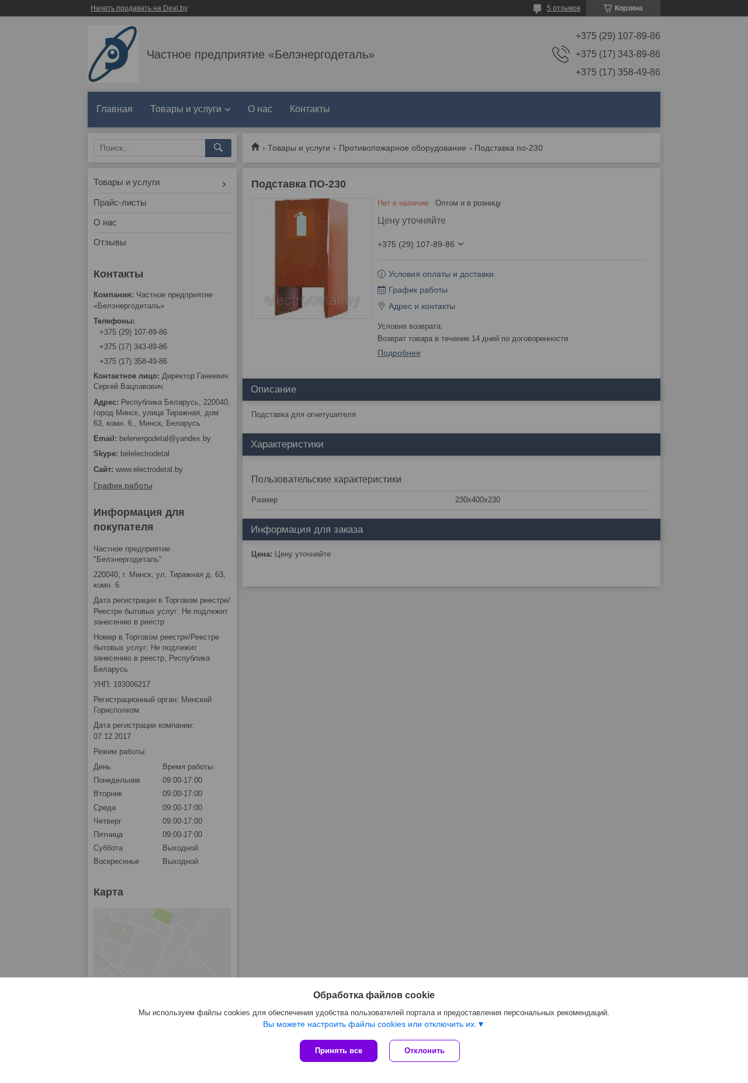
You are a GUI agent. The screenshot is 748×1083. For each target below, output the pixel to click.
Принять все (338, 1050)
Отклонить (424, 1050)
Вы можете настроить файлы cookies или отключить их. (370, 1024)
